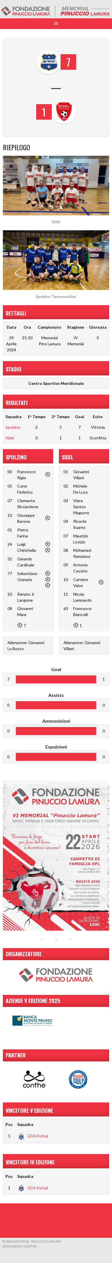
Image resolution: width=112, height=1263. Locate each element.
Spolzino (12, 427)
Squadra (25, 1124)
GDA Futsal (37, 1135)
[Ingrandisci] (102, 788)
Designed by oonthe (19, 1246)
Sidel (9, 437)
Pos (9, 1124)
